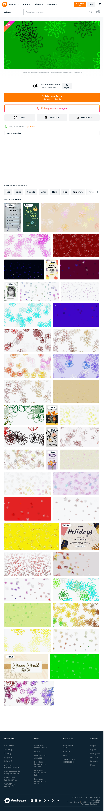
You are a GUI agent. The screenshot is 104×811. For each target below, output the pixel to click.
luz (8, 191)
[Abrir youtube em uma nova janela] (58, 799)
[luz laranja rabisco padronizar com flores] (76, 244)
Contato (65, 750)
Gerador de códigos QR (9, 783)
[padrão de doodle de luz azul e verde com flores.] (27, 314)
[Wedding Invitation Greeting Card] (11, 290)
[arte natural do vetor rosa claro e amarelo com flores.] (27, 365)
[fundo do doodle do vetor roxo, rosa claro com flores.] (76, 508)
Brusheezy (9, 744)
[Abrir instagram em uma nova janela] (36, 799)
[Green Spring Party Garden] (31, 216)
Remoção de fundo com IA (10, 777)
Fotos (25, 4)
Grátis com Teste (52, 97)
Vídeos (38, 4)
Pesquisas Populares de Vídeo (40, 780)
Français (92, 760)
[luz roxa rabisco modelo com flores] (24, 269)
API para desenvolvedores (12, 765)
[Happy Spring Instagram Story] (12, 216)
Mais (90, 764)
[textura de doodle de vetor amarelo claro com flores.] (79, 414)
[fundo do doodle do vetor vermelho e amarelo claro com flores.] (27, 339)
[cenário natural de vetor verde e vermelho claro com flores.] (24, 414)
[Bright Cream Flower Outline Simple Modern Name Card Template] (26, 665)
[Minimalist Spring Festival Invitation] (52, 436)
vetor (43, 191)
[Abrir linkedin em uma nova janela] (40, 799)
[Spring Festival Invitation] (52, 269)
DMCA (36, 750)
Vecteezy (8, 748)
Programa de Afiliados (40, 755)
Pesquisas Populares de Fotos (40, 771)
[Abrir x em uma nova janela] (53, 799)
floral (54, 191)
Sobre (64, 754)
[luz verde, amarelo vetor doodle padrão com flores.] (74, 665)
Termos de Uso (71, 801)
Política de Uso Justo (87, 803)
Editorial (51, 4)
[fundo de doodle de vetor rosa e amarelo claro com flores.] (70, 216)
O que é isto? (30, 126)
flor (65, 191)
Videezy (7, 752)
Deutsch (92, 756)
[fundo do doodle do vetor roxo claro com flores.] (80, 290)
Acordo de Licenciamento (40, 745)
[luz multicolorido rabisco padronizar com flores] (39, 290)
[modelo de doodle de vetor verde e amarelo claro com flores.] (76, 339)
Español (91, 748)
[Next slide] (93, 191)
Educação (8, 760)
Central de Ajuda (67, 745)
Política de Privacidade (89, 801)
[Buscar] (90, 12)
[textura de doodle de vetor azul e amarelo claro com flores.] (29, 692)
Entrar (91, 4)
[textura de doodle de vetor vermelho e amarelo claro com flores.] (24, 436)
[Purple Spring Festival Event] (52, 459)
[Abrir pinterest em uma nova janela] (45, 799)
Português (93, 752)
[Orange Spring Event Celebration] (52, 414)
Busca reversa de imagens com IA (12, 771)
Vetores (12, 4)
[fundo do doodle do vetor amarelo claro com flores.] (27, 639)
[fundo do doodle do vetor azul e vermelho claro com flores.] (76, 314)
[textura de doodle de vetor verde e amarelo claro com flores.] (76, 390)
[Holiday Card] (80, 535)
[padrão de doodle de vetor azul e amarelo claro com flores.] (76, 482)
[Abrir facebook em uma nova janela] (32, 799)
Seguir (66, 87)
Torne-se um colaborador (68, 759)
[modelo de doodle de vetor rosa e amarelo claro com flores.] (79, 459)
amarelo (31, 191)
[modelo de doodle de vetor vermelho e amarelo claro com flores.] (79, 436)
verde (18, 191)
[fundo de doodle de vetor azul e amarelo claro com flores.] (76, 588)
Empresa (8, 756)
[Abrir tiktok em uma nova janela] (49, 799)
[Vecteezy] (4, 4)
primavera (78, 191)
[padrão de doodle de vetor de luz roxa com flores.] (76, 365)
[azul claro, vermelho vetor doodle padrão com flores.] (79, 269)
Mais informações (14, 132)
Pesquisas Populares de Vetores (40, 763)
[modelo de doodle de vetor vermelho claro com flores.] (27, 563)
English (91, 744)
